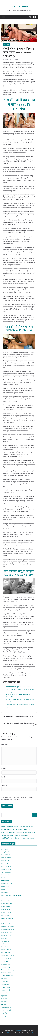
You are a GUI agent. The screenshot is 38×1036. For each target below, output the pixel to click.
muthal (16, 59)
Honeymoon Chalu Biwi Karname (11, 895)
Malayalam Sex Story (7, 929)
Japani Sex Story (6, 912)
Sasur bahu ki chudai (7, 955)
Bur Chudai (4, 863)
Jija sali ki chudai (6, 915)
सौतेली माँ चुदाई (4, 1013)
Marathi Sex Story (6, 932)
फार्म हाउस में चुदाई (5, 993)
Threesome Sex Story (7, 970)
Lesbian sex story (6, 924)
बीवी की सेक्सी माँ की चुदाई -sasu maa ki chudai (19, 687)
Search (34, 815)
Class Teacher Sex (6, 866)
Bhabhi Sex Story (6, 857)
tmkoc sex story (6, 973)
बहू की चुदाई (4, 996)
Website (4, 785)
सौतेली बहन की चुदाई (6, 1010)
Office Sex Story (6, 941)
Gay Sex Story (5, 886)
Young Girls (4, 981)
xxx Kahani (19, 6)
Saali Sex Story (5, 952)
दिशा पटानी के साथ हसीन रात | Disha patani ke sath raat (16, 829)
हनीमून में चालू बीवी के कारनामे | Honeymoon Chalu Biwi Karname (18, 832)
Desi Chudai (5, 875)
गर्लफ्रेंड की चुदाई (5, 984)
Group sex (4, 889)
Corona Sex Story (6, 872)
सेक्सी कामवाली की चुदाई (6, 1007)
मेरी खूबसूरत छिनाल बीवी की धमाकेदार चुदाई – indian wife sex (19, 717)
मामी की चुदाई (4, 1001)
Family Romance (6, 878)
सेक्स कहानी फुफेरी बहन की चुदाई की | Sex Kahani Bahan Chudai (17, 826)
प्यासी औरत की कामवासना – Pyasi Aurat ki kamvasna (14, 835)
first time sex (5, 880)
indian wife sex (5, 906)
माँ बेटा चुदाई (4, 998)
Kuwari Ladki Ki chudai (8, 921)
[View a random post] (34, 17)
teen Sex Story (5, 967)
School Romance (6, 958)
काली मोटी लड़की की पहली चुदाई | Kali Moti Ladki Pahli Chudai (17, 838)
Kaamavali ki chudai (7, 918)
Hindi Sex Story (5, 892)
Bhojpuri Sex (5, 860)
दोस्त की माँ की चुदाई (6, 987)
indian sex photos (6, 904)
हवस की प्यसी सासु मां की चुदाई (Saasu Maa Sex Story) (19, 573)
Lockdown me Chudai (7, 927)
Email (3, 777)
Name (4, 768)
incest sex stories (6, 901)
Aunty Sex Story (6, 852)
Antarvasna (6, 44)
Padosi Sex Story (6, 944)
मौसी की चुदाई (4, 1004)
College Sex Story (6, 869)
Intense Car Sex (6, 909)
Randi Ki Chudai (6, 947)
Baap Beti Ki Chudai (7, 855)
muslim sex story (6, 935)
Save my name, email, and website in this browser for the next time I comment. (17, 798)
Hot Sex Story (5, 898)
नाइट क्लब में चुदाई (5, 990)
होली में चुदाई (4, 1016)
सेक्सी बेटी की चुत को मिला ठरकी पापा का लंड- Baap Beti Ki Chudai (18, 724)
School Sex (4, 961)
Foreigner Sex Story (7, 883)
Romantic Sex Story (7, 950)
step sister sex (5, 964)
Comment (5, 745)
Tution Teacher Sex (7, 975)
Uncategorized (5, 978)
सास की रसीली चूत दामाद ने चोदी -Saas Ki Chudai (19, 104)
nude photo (4, 938)
